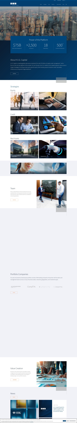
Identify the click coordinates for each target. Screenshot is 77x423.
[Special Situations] (53, 125)
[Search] (66, 4)
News (12, 393)
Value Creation (16, 368)
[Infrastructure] (53, 149)
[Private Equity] (24, 101)
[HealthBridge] (38, 168)
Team (12, 188)
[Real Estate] (24, 149)
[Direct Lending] (24, 125)
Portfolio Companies (19, 274)
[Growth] (53, 101)
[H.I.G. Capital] (14, 4)
